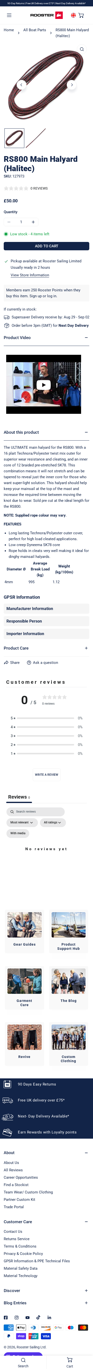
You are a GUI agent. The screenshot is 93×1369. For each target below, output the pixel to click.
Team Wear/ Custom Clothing (28, 1192)
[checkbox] (17, 833)
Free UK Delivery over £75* (40, 3)
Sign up (36, 296)
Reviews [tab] (19, 797)
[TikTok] (38, 1317)
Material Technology (20, 1276)
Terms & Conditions (20, 1246)
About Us (11, 1163)
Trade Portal (14, 1207)
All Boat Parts (34, 30)
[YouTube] (27, 1317)
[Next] (72, 85)
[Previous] (22, 85)
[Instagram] (16, 1317)
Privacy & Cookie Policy (23, 1253)
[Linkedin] (49, 1317)
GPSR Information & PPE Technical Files (37, 1261)
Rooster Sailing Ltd (31, 1347)
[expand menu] (9, 15)
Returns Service (17, 1239)
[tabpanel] (46, 854)
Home (9, 30)
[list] (46, 84)
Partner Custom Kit (19, 1199)
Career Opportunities (21, 1177)
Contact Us (13, 1231)
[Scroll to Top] (84, 1343)
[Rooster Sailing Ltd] (46, 15)
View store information (30, 275)
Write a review (46, 774)
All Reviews (13, 1170)
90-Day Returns (16, 3)
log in (51, 296)
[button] (81, 15)
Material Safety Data (20, 1268)
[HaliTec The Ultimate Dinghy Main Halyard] (46, 384)
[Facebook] (5, 1317)
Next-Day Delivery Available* (71, 3)
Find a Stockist (16, 1185)
